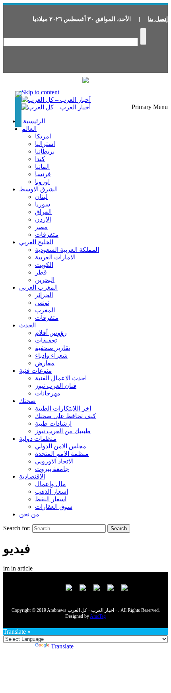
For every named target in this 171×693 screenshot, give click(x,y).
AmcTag (98, 616)
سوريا (42, 204)
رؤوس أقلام (51, 332)
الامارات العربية (55, 257)
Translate (62, 646)
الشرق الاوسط (38, 189)
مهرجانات (47, 393)
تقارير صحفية (52, 348)
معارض (44, 363)
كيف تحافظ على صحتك (65, 416)
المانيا (42, 166)
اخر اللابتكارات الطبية (63, 408)
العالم (29, 128)
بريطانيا (44, 151)
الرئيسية (34, 121)
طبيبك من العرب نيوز (63, 431)
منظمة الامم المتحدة (62, 453)
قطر (41, 272)
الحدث (27, 325)
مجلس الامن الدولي (60, 446)
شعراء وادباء (51, 355)
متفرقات (46, 234)
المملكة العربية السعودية (67, 249)
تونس (42, 302)
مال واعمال (50, 484)
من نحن (29, 514)
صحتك (27, 400)
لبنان (41, 196)
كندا (40, 159)
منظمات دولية (37, 438)
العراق (43, 211)
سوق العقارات (53, 506)
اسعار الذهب (51, 491)
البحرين (44, 279)
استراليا (45, 143)
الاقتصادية (32, 476)
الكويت (44, 264)
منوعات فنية (35, 370)
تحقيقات (46, 340)
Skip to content (40, 92)
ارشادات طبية (53, 423)
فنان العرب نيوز (55, 385)
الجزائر (44, 295)
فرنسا (43, 174)
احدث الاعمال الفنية (61, 378)
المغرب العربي (38, 287)
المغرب (45, 310)
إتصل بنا (158, 19)
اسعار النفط (50, 499)
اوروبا (42, 181)
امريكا (43, 136)
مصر (41, 227)
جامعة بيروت (52, 468)
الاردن (43, 219)
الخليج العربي (36, 242)
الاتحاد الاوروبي (54, 461)
